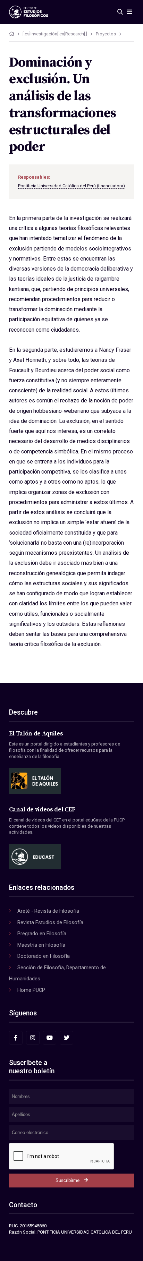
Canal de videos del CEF (42, 809)
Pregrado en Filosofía (41, 933)
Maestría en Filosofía (41, 945)
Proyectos (106, 33)
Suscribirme (67, 1180)
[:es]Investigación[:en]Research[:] (55, 33)
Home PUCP (31, 990)
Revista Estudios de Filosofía (50, 922)
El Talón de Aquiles (36, 734)
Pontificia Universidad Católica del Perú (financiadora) (71, 185)
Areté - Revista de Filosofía (48, 911)
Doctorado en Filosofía (43, 956)
